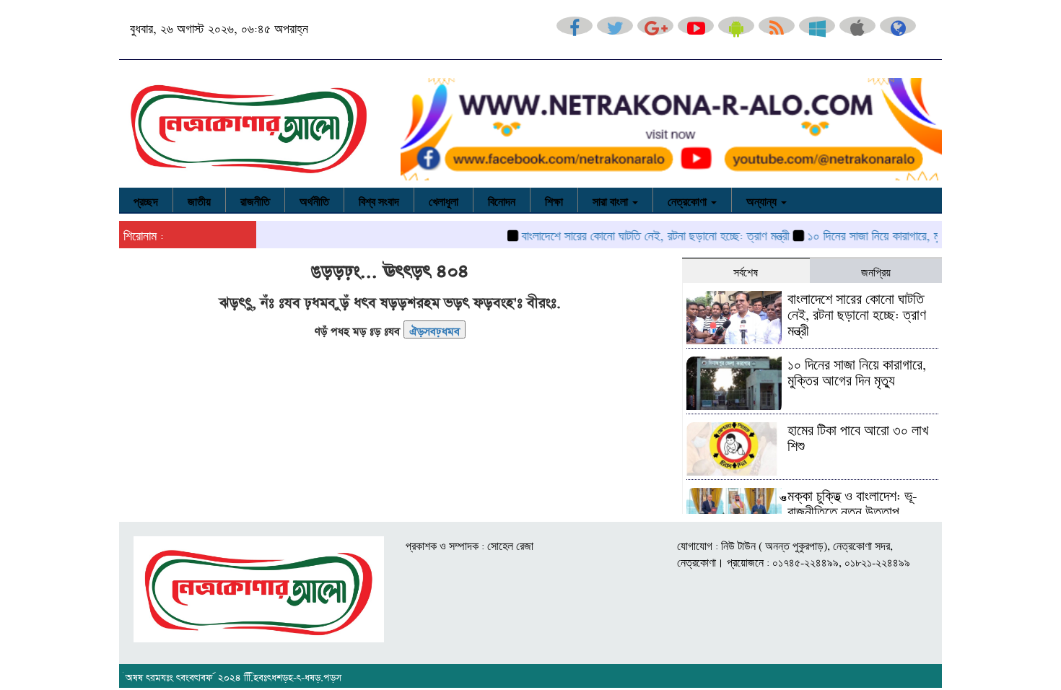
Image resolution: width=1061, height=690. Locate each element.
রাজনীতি (255, 200)
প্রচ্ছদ (146, 200)
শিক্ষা (554, 200)
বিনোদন (501, 200)
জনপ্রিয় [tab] (876, 270)
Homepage (434, 329)
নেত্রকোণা (688, 200)
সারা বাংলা (612, 200)
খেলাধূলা (443, 200)
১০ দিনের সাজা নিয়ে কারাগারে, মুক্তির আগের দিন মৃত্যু (905, 233)
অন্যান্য (763, 200)
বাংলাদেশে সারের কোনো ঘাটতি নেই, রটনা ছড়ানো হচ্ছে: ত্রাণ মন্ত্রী (642, 233)
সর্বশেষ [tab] (745, 270)
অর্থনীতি (314, 200)
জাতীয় (199, 200)
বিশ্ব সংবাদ (379, 200)
